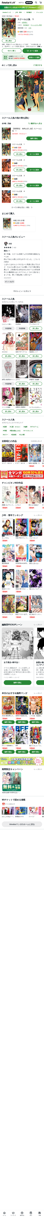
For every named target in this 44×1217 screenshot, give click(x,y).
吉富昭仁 (24, 22)
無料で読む (34, 138)
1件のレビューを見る (21, 291)
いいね (10, 282)
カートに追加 (34, 154)
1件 (30, 28)
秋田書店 (26, 25)
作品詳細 (8, 328)
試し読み (9, 41)
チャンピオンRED (36, 25)
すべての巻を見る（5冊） (21, 207)
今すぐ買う (12, 51)
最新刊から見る (36, 123)
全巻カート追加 (34, 57)
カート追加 (34, 51)
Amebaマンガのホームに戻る (22, 824)
